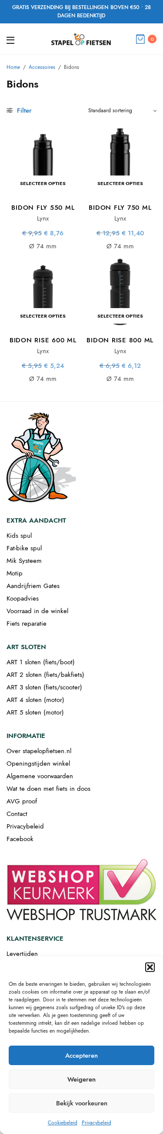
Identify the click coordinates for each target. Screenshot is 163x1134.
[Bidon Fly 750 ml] (120, 159)
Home (13, 67)
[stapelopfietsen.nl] (81, 38)
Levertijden (22, 954)
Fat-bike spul (24, 548)
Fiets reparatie (27, 623)
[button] (150, 967)
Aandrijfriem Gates (33, 586)
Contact (17, 814)
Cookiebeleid (62, 1123)
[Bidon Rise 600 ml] (43, 292)
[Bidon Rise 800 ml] (120, 292)
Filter (23, 110)
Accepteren (81, 1055)
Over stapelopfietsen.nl (39, 751)
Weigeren (81, 1079)
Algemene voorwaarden (40, 776)
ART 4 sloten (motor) (35, 700)
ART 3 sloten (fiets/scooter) (44, 687)
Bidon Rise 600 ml (43, 340)
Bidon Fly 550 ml (42, 207)
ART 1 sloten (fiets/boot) (41, 662)
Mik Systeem (24, 560)
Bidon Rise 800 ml (119, 340)
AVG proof (22, 801)
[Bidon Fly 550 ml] (43, 159)
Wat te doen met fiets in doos (48, 788)
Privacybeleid (96, 1123)
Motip (15, 573)
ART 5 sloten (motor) (35, 712)
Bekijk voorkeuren (81, 1103)
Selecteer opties (43, 183)
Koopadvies (23, 598)
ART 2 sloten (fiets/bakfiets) (45, 674)
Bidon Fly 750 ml (120, 207)
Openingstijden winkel (38, 763)
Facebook (20, 839)
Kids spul (19, 535)
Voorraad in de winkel (37, 611)
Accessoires (42, 67)
